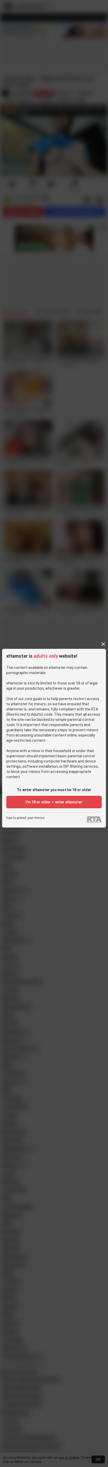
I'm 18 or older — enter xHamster (54, 802)
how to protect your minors (25, 818)
